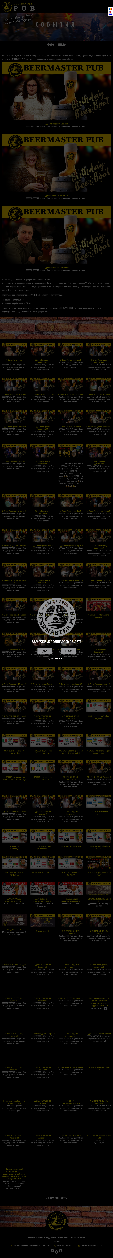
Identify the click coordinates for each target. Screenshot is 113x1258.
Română (110, 9)
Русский (110, 14)
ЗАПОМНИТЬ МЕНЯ (58, 659)
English (110, 12)
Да (44, 651)
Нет (68, 651)
